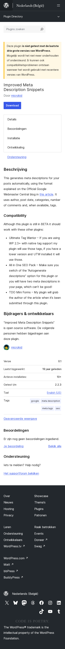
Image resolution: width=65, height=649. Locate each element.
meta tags (47, 408)
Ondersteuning (16, 157)
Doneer (41, 540)
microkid (16, 95)
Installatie (13, 138)
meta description (51, 401)
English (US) (54, 392)
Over (7, 496)
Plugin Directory (13, 16)
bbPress (11, 571)
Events (39, 533)
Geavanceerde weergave (20, 418)
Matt (9, 564)
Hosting (9, 509)
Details (11, 119)
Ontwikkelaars (13, 540)
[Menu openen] (59, 5)
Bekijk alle (54, 446)
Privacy (9, 515)
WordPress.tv (14, 546)
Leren (7, 527)
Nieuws (8, 502)
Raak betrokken (45, 527)
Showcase (41, 496)
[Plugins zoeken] (42, 29)
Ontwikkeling (15, 147)
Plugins (39, 509)
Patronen (40, 515)
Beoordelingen (17, 129)
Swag (39, 546)
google (35, 401)
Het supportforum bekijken (21, 473)
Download (12, 105)
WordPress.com (16, 558)
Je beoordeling (13, 446)
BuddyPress (13, 577)
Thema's (40, 502)
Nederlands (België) (25, 594)
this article (46, 194)
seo (58, 408)
